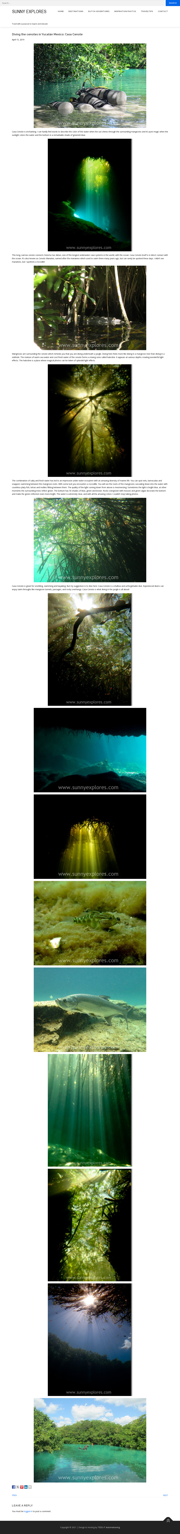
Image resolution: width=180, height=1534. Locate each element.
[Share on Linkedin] (26, 1487)
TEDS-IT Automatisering (109, 1527)
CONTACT (163, 11)
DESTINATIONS (75, 11)
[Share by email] (30, 1487)
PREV (14, 1495)
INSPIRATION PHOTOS (125, 11)
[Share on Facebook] (13, 1487)
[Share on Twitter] (17, 1487)
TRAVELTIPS (147, 11)
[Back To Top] (168, 1521)
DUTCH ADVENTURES (99, 11)
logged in (28, 1511)
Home (61, 11)
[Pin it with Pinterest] (21, 1487)
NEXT (165, 1495)
